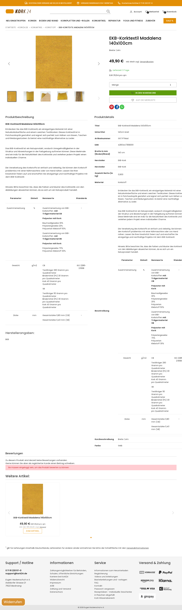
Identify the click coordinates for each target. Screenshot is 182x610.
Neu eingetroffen (15, 20)
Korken (32, 20)
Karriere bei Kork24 (59, 576)
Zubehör (150, 20)
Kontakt (98, 585)
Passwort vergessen (104, 588)
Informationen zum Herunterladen (111, 570)
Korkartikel (99, 20)
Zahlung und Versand (60, 588)
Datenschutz (56, 591)
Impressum (55, 582)
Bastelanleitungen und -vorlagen (110, 579)
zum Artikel (32, 530)
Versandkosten (147, 61)
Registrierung (101, 573)
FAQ (96, 582)
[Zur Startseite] (19, 16)
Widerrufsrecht (57, 579)
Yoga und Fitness (133, 20)
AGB (52, 585)
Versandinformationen (137, 548)
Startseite (10, 27)
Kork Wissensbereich (104, 598)
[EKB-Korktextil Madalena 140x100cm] (33, 515)
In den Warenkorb (145, 92)
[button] (99, 64)
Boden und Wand (48, 20)
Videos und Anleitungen (106, 576)
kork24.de (23, 27)
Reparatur (114, 20)
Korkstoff (50, 27)
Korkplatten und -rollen (75, 20)
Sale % (169, 20)
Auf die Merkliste (145, 100)
